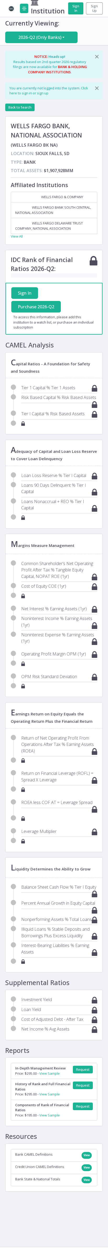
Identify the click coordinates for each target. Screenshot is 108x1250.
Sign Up (94, 8)
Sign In (75, 8)
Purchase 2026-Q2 (36, 307)
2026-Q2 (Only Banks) (39, 37)
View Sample (49, 1073)
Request (83, 1069)
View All (17, 236)
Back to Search (19, 107)
